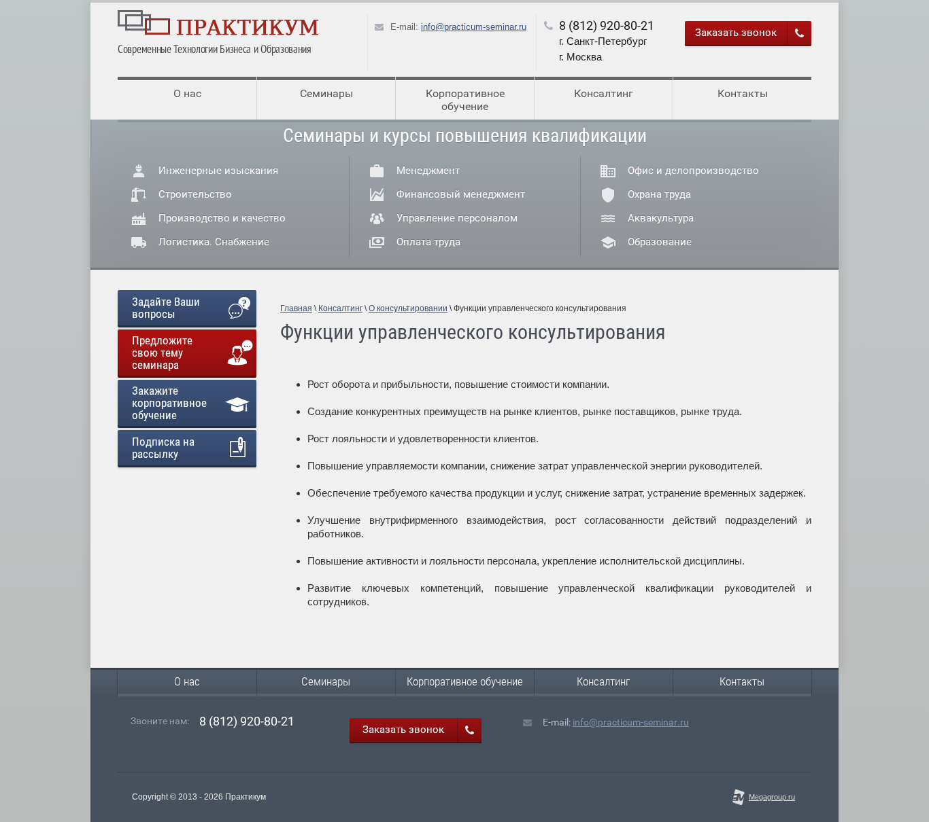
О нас (187, 93)
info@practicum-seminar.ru (473, 27)
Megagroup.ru (772, 797)
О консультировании (408, 308)
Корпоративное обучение (465, 100)
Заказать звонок (736, 32)
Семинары (326, 93)
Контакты (742, 93)
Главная (296, 308)
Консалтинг (603, 93)
